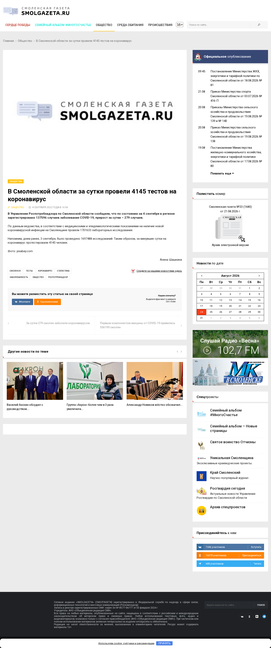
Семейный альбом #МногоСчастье (63, 25)
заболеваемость (19, 277)
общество (38, 277)
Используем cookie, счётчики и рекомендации (126, 643)
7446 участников (233, 547)
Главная (8, 41)
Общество (25, 41)
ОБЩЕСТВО (104, 25)
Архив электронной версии (230, 245)
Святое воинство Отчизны (233, 442)
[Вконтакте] (242, 616)
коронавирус (45, 271)
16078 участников (233, 555)
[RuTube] (257, 616)
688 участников (233, 563)
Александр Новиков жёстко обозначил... (155, 404)
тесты (29, 271)
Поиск (261, 605)
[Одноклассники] (249, 616)
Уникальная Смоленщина (231, 458)
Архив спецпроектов (227, 507)
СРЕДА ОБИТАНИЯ (130, 25)
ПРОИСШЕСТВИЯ (160, 25)
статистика (63, 271)
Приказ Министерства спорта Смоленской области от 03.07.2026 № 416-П (236, 96)
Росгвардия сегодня (227, 488)
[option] (35, 388)
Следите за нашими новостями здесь (159, 270)
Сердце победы (17, 25)
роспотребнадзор (58, 277)
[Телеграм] (264, 616)
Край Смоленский (225, 472)
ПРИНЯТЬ (164, 643)
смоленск (15, 271)
